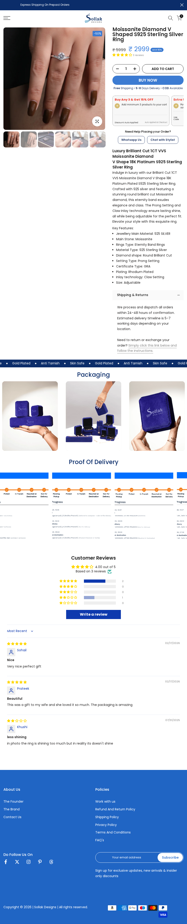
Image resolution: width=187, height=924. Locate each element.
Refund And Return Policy (115, 809)
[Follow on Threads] (51, 863)
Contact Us (12, 817)
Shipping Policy (107, 817)
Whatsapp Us (131, 140)
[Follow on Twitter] (17, 863)
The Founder (13, 801)
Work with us (105, 801)
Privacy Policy (106, 825)
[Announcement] (98, 5)
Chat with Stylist (163, 140)
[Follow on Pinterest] (40, 863)
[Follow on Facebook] (5, 863)
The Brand (11, 809)
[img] (17, 643)
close (5, 5)
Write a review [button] (93, 614)
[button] (122, 55)
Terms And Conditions (113, 832)
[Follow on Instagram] (28, 863)
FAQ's (99, 840)
